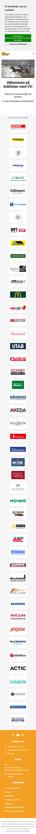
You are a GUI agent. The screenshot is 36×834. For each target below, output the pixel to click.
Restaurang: (17, 750)
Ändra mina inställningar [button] (18, 44)
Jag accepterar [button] (18, 36)
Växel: (16, 747)
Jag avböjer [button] (18, 40)
